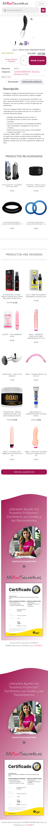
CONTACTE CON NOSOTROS (24, 561)
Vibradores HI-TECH (21, 74)
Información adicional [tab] (31, 82)
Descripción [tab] (13, 82)
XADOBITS (38, 645)
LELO (9, 77)
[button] (43, 10)
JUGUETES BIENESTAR (22, 72)
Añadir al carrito (38, 60)
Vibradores (35, 72)
